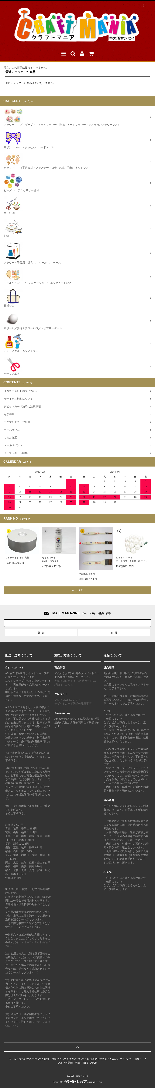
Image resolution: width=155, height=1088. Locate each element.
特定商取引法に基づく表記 (102, 1059)
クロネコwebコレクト (67, 699)
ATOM (93, 1062)
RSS (85, 1062)
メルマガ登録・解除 (69, 1062)
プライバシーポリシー (132, 1059)
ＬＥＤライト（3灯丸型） (18, 557)
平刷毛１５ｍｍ (87, 573)
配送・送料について (55, 1059)
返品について (76, 1059)
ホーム (12, 1059)
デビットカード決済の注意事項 (72, 703)
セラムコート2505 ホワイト (50, 559)
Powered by (58, 1082)
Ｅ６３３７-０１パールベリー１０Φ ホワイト (131, 559)
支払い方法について (30, 1059)
